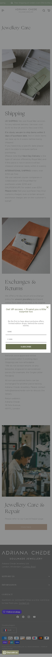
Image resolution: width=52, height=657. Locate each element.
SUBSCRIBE (26, 346)
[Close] (47, 307)
